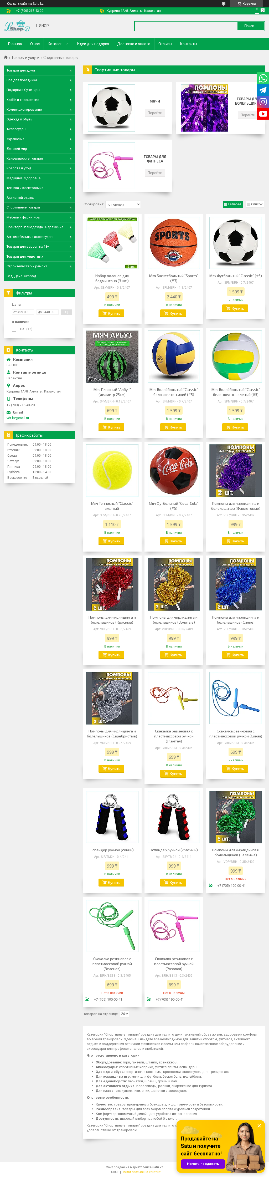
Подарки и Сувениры (23, 90)
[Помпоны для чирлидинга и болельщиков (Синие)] (235, 584)
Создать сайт (17, 4)
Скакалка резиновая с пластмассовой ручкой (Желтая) (174, 736)
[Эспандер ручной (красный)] (174, 817)
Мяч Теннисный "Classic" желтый (112, 506)
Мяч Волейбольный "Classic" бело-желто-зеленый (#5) (235, 392)
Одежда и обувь (19, 119)
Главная (15, 44)
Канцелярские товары (25, 158)
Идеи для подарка (93, 44)
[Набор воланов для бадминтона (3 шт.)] (112, 243)
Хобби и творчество (23, 100)
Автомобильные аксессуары (30, 237)
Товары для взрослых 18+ (28, 246)
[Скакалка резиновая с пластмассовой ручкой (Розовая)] (174, 926)
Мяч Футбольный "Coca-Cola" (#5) (174, 506)
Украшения (15, 139)
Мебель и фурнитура (23, 217)
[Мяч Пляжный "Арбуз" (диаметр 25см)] (112, 356)
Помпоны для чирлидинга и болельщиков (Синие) (235, 619)
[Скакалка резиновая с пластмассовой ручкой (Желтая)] (174, 698)
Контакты (188, 44)
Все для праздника (22, 80)
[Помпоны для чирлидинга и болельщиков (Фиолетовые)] (235, 470)
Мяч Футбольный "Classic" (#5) (235, 275)
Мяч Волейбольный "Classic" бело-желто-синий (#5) (173, 392)
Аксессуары (16, 129)
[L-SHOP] (17, 26)
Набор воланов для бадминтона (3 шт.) (112, 278)
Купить (114, 313)
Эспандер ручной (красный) (174, 850)
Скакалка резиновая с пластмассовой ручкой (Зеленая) (112, 963)
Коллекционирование (24, 109)
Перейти (155, 112)
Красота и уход (19, 168)
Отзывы (165, 44)
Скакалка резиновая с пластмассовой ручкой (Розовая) (174, 963)
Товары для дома (21, 70)
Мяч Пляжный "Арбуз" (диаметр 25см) (112, 392)
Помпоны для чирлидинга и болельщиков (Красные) (112, 619)
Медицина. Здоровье (23, 178)
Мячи (155, 101)
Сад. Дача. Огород (21, 276)
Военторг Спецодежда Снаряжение (35, 227)
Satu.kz (157, 1167)
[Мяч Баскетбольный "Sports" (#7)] (174, 243)
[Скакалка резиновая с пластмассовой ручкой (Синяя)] (235, 698)
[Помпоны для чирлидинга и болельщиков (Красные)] (112, 584)
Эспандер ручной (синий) (112, 850)
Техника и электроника (25, 188)
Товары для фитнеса (155, 159)
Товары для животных (25, 256)
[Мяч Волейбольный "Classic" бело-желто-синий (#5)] (174, 356)
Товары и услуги (25, 57)
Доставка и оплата (133, 44)
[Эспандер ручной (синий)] (112, 817)
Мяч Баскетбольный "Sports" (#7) (173, 278)
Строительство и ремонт (27, 266)
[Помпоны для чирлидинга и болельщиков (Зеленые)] (235, 817)
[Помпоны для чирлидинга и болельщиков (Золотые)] (174, 584)
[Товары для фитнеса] (111, 166)
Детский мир (17, 149)
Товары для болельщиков (248, 101)
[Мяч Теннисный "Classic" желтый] (112, 470)
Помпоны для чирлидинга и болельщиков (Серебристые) (112, 733)
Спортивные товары (23, 207)
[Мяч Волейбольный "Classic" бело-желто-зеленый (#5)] (235, 356)
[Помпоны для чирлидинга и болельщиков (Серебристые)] (112, 698)
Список (257, 204)
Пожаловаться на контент (141, 1172)
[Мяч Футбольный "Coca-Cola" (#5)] (174, 470)
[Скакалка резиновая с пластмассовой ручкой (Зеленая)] (112, 926)
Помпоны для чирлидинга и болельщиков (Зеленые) (235, 852)
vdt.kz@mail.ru (18, 418)
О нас (35, 44)
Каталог (55, 44)
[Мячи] (111, 108)
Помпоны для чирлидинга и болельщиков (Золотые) (174, 619)
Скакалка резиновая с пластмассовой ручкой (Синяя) (235, 733)
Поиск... (250, 26)
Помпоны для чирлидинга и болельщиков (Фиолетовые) (235, 506)
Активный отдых (20, 198)
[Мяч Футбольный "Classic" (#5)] (235, 243)
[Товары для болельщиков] (204, 108)
